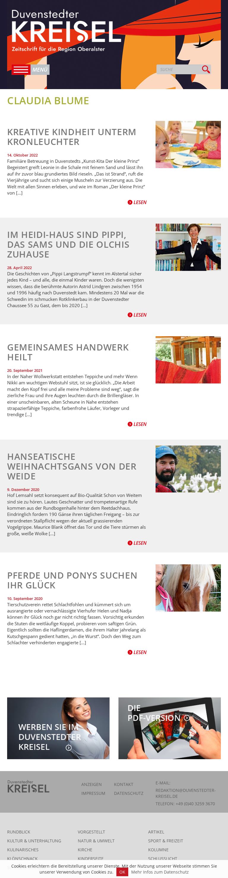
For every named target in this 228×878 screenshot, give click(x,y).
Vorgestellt (91, 832)
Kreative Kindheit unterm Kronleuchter (72, 137)
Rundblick (18, 832)
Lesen (139, 202)
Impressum (93, 793)
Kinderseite (91, 858)
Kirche (85, 849)
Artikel (156, 832)
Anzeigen (91, 784)
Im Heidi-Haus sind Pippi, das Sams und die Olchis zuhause (68, 244)
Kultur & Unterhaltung (34, 841)
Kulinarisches (23, 849)
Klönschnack (22, 858)
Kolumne (158, 849)
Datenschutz (128, 793)
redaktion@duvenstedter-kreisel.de (186, 793)
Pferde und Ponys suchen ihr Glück (72, 580)
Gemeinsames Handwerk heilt (68, 352)
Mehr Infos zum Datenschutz (160, 872)
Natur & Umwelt (96, 841)
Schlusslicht (162, 858)
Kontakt (123, 784)
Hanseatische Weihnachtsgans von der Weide (72, 466)
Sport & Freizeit (165, 841)
